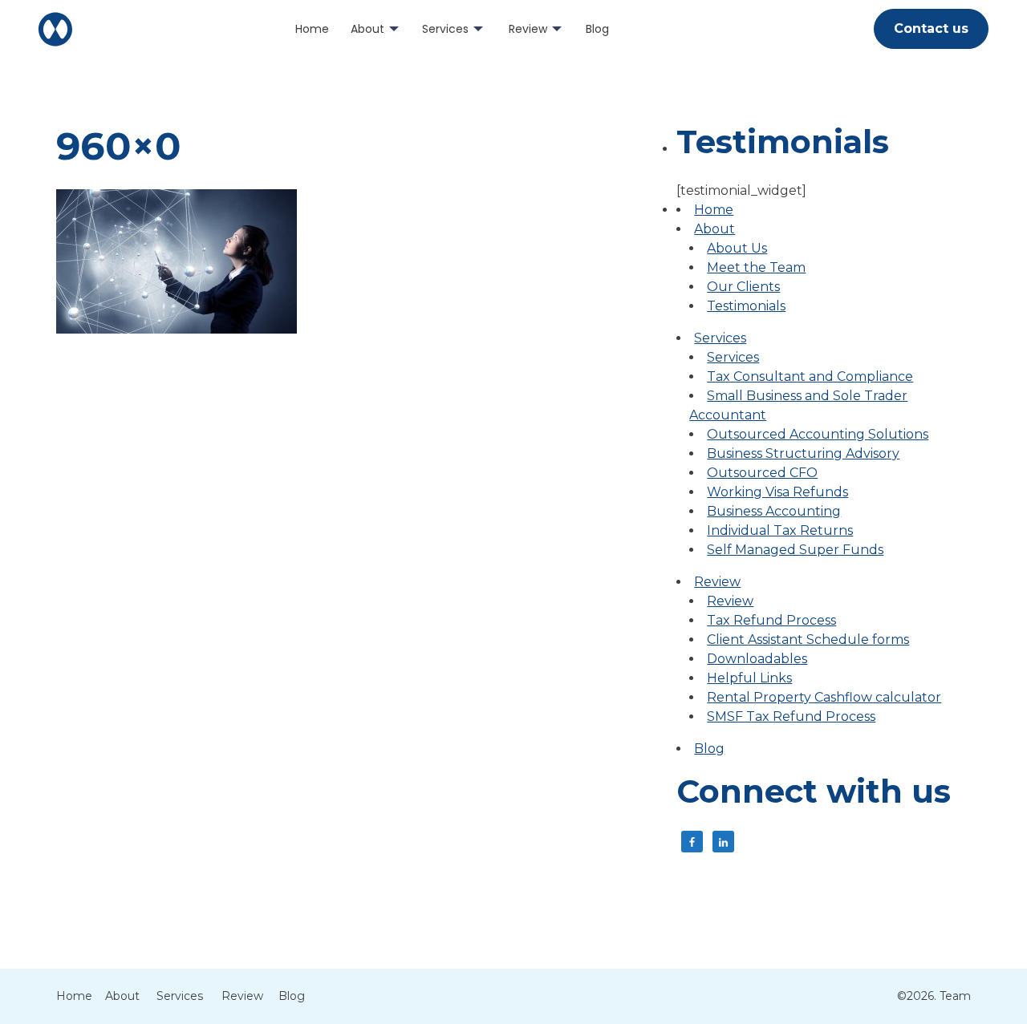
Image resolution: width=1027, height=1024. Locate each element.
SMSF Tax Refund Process (791, 716)
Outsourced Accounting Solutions (817, 434)
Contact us (931, 28)
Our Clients (743, 286)
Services (445, 29)
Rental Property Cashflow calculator (824, 697)
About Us (737, 248)
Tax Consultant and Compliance (810, 376)
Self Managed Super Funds (795, 549)
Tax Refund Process (771, 620)
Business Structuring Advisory (803, 453)
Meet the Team (756, 267)
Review (528, 29)
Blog (597, 29)
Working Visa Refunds (777, 492)
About (367, 29)
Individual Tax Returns (780, 530)
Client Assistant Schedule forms (808, 639)
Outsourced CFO (762, 472)
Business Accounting (774, 511)
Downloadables (757, 658)
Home (312, 29)
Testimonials (746, 306)
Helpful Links (749, 678)
